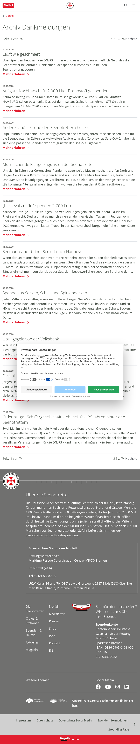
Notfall (8, 5)
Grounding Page (118, 729)
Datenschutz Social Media (75, 720)
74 (123, 39)
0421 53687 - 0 (46, 576)
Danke (9, 16)
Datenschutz (45, 720)
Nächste (131, 39)
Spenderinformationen (113, 720)
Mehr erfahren (14, 74)
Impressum (23, 720)
